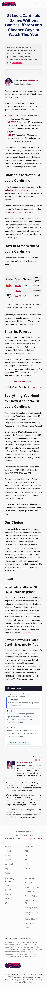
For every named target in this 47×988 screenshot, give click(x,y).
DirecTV (8, 894)
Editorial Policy (31, 896)
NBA (27, 860)
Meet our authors (32, 887)
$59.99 (18, 290)
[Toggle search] (37, 4)
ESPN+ (33, 218)
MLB (27, 864)
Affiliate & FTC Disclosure (31, 901)
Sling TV (8, 890)
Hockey (8, 855)
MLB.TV (11, 135)
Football (8, 851)
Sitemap (28, 928)
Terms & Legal (31, 919)
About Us (29, 883)
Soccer (8, 873)
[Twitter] (39, 759)
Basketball (9, 864)
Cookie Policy (31, 923)
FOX (29, 212)
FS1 (24, 212)
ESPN (20, 212)
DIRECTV (11, 122)
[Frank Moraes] (11, 765)
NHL (26, 855)
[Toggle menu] (42, 4)
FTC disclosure (10, 956)
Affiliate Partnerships (28, 956)
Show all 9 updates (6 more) (19, 742)
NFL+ (7, 903)
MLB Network (11, 212)
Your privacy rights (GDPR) (32, 913)
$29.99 (18, 296)
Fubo (7, 886)
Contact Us (29, 892)
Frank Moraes (31, 80)
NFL (26, 851)
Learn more (17, 62)
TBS (37, 212)
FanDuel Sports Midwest (17, 190)
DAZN (7, 899)
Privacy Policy (31, 907)
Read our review (35, 387)
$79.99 (18, 285)
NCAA (27, 868)
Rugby (7, 868)
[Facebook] (36, 759)
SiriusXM (27, 633)
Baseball (8, 860)
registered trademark (31, 979)
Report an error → (35, 838)
